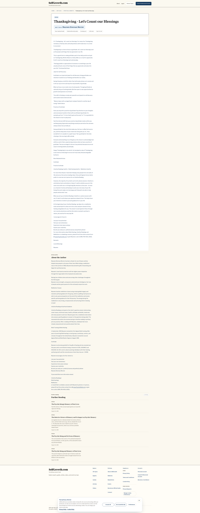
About (118, 3)
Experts (95, 476)
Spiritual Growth (69, 10)
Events (109, 484)
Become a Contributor (143, 480)
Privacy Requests (127, 489)
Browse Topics (130, 3)
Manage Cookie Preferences (127, 493)
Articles (59, 10)
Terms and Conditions (128, 477)
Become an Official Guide (114, 488)
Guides (94, 480)
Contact (110, 492)
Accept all (108, 504)
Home (53, 10)
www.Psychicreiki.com (61, 237)
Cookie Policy (126, 481)
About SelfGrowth (112, 472)
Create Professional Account (143, 475)
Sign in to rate (99, 31)
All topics (95, 472)
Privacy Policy (126, 473)
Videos (94, 488)
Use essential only (120, 504)
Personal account (142, 472)
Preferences (132, 504)
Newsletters (111, 480)
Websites (110, 476)
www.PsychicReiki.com (79, 387)
